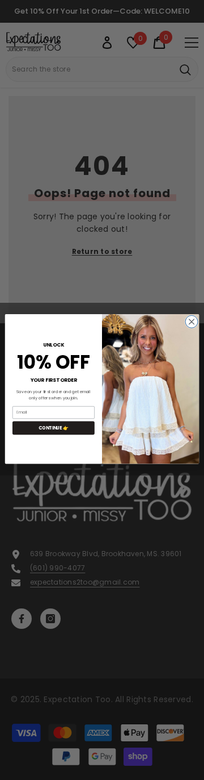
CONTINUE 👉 (54, 427)
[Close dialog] (191, 321)
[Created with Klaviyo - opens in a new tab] (102, 465)
